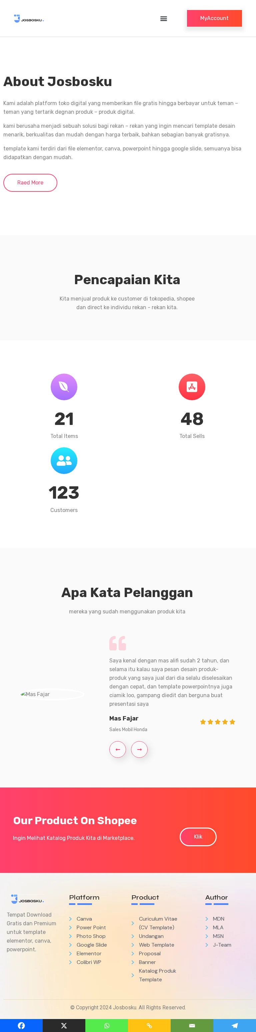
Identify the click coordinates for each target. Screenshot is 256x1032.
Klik (198, 837)
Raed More (30, 182)
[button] (163, 18)
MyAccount (214, 18)
